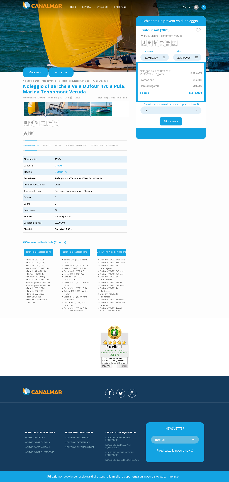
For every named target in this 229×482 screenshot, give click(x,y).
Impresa (86, 7)
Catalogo (102, 7)
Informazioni (31, 145)
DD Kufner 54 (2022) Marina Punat (73, 278)
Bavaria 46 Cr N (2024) (37, 268)
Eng (106, 97)
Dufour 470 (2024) (36, 276)
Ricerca (36, 72)
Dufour (59, 165)
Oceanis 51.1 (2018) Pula (75, 308)
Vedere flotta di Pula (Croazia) (46, 242)
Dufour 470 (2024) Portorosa (109, 289)
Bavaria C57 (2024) (36, 288)
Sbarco (180, 51)
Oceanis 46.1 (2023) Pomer (76, 271)
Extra (58, 145)
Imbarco (148, 51)
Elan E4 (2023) (34, 296)
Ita (119, 97)
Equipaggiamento (76, 145)
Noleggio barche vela (37, 442)
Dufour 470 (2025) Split (111, 282)
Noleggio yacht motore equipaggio (119, 453)
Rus (113, 97)
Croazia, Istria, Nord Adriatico (74, 80)
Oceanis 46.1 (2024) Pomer (76, 265)
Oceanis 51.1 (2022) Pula (75, 288)
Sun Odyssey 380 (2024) (38, 282)
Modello (61, 72)
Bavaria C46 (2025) (36, 262)
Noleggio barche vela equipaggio (118, 439)
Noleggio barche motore (39, 452)
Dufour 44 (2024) (35, 274)
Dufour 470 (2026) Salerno (112, 259)
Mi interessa (171, 121)
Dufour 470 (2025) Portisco (112, 285)
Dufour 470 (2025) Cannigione (109, 267)
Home (73, 7)
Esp (100, 97)
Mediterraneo (49, 80)
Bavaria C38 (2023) (36, 293)
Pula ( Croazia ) (100, 80)
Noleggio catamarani (37, 447)
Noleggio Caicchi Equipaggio (122, 459)
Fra (125, 97)
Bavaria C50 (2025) (36, 259)
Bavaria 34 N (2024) (36, 271)
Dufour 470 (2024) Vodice (112, 299)
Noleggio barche (35, 437)
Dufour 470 (61, 171)
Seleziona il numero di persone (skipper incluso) (170, 104)
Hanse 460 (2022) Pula (74, 274)
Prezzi (46, 145)
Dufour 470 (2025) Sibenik (112, 271)
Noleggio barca (31, 80)
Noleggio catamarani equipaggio (118, 446)
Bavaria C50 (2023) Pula (75, 268)
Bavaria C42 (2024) (36, 291)
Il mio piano (120, 7)
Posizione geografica (104, 145)
